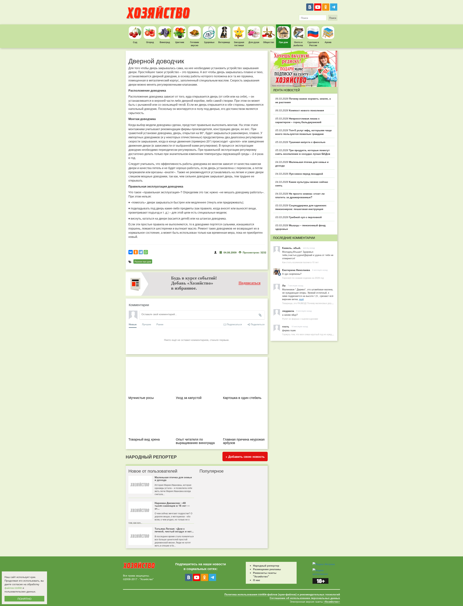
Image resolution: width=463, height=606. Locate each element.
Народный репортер (266, 565)
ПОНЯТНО (24, 599)
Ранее (159, 324)
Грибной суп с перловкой (298, 217)
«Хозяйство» (332, 601)
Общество (268, 42)
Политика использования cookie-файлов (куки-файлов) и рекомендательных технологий (282, 594)
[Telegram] (333, 7)
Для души (254, 42)
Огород (150, 42)
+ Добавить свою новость (245, 456)
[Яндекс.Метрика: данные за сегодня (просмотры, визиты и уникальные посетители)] (324, 564)
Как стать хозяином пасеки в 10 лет (300, 262)
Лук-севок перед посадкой (299, 173)
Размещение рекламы (267, 569)
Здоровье (209, 42)
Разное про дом (143, 261)
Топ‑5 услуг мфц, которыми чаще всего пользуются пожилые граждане (303, 132)
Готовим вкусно (194, 44)
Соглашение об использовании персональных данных (305, 598)
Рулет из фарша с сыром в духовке (300, 318)
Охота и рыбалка (298, 44)
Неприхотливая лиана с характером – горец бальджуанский (298, 120)
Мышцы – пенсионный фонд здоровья (300, 227)
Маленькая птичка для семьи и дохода (302, 163)
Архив (328, 42)
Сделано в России (313, 44)
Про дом (283, 42)
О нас (256, 580)
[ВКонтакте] (309, 7)
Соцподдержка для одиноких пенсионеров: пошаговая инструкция (300, 207)
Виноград (165, 42)
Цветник (179, 42)
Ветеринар (224, 42)
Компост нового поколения (299, 110)
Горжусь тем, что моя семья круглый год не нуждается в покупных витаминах (321, 334)
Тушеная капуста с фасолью (300, 142)
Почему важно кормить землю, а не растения (303, 100)
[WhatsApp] (146, 252)
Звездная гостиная (239, 44)
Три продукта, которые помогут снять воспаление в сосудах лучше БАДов (302, 151)
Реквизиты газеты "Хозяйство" (264, 574)
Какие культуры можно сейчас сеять (301, 183)
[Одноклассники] (325, 7)
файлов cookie (13, 588)
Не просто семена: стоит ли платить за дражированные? (300, 195)
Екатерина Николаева (296, 270)
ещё (301, 299)
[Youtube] (317, 7)
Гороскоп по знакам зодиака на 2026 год (303, 277)
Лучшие (146, 324)
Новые (133, 324)
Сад (135, 42)
